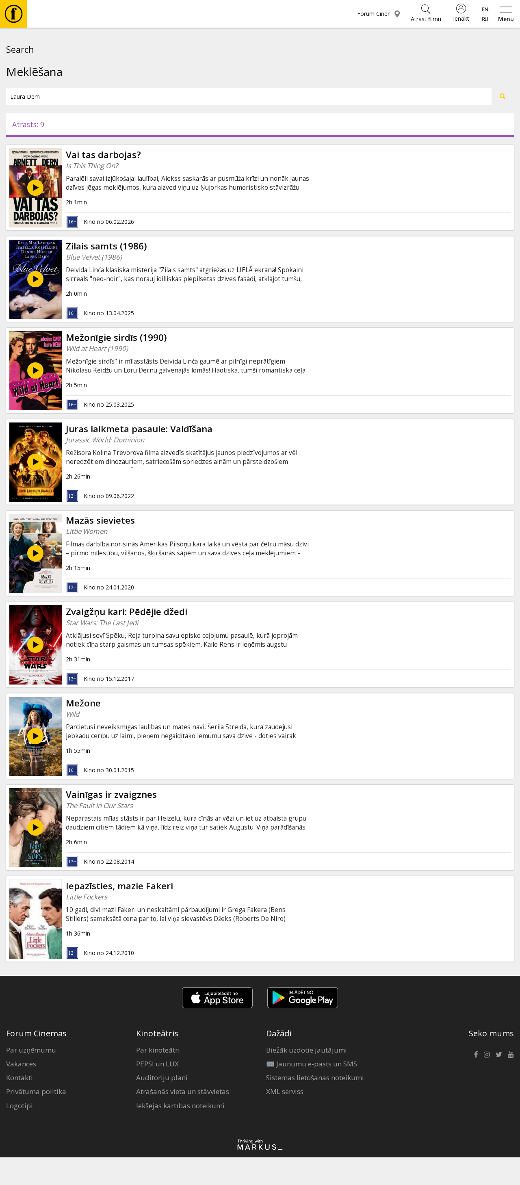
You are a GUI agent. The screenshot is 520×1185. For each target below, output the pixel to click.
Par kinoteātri (158, 1050)
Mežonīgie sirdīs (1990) (116, 337)
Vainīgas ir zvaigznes (111, 794)
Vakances (21, 1063)
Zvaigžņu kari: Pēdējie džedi (126, 611)
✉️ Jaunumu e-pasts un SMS (311, 1063)
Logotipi (19, 1105)
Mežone (83, 703)
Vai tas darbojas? (103, 154)
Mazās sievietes (100, 520)
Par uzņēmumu (31, 1050)
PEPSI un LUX (157, 1063)
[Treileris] (35, 279)
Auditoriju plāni (162, 1077)
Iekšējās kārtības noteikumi (180, 1105)
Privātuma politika (36, 1091)
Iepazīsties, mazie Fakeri (119, 886)
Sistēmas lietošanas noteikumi (315, 1077)
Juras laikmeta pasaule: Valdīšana (139, 428)
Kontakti (19, 1077)
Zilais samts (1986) (106, 246)
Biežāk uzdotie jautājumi (306, 1050)
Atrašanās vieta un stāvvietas (182, 1091)
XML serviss (284, 1091)
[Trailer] (35, 188)
